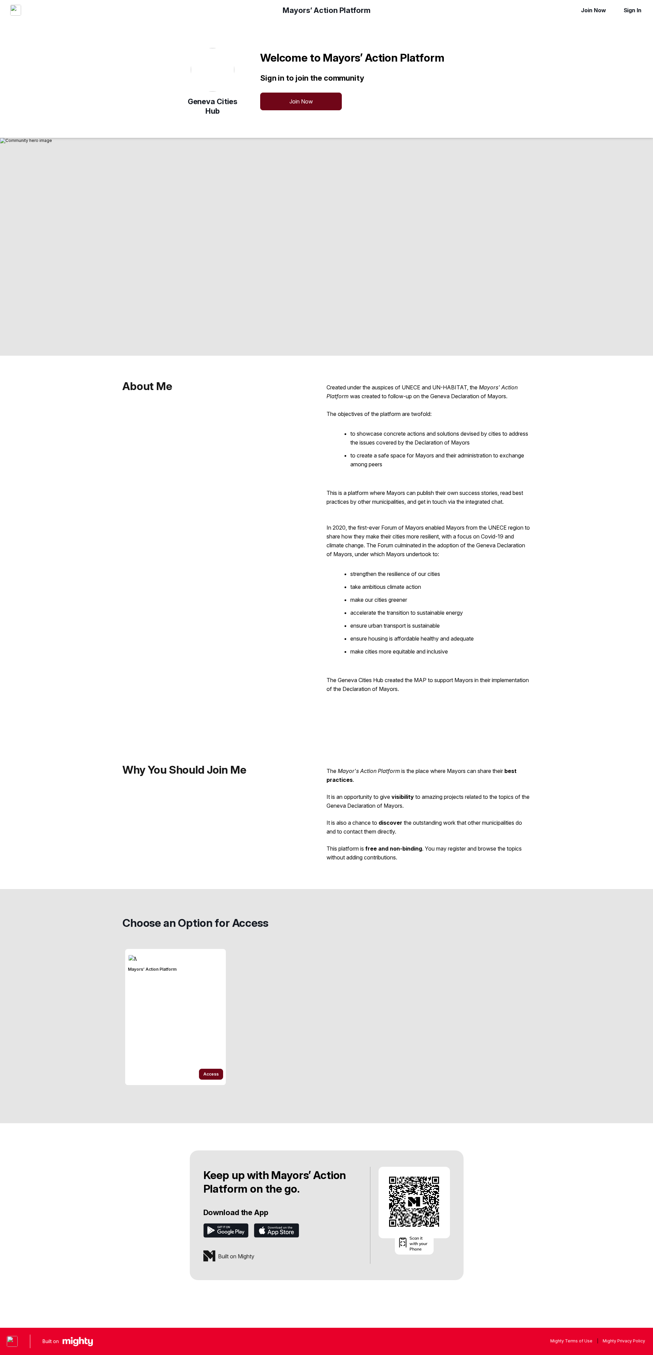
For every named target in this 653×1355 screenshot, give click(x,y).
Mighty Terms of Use (571, 1340)
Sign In (632, 10)
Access (211, 1074)
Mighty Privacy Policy (624, 1340)
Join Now (593, 10)
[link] (175, 1017)
